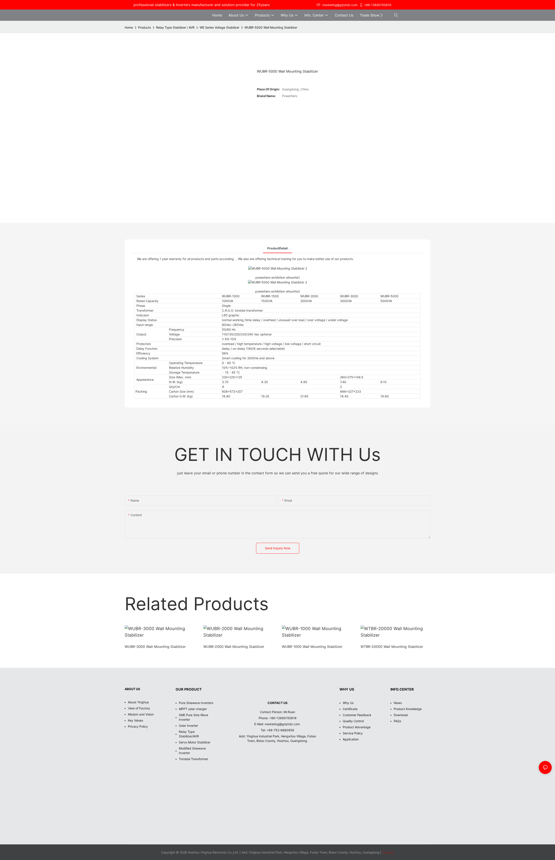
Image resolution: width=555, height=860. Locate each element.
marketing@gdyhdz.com (283, 724)
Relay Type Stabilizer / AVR (175, 27)
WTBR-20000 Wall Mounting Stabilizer (392, 646)
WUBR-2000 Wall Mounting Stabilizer (233, 646)
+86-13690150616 (377, 5)
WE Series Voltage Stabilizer (219, 27)
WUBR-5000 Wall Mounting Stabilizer (271, 27)
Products (144, 27)
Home (129, 27)
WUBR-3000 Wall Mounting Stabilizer (155, 646)
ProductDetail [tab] (277, 248)
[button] (381, 15)
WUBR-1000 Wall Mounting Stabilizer (312, 646)
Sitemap (387, 852)
